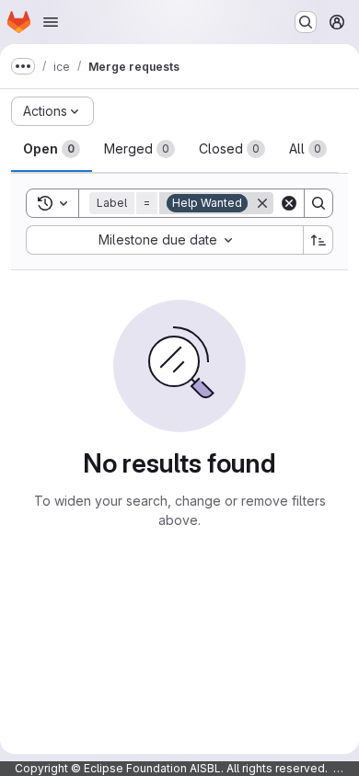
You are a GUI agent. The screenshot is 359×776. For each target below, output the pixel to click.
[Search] (318, 203)
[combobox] (164, 240)
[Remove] (262, 203)
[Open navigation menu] (50, 22)
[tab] (51, 149)
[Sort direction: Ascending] (318, 240)
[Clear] (289, 203)
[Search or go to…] (306, 22)
